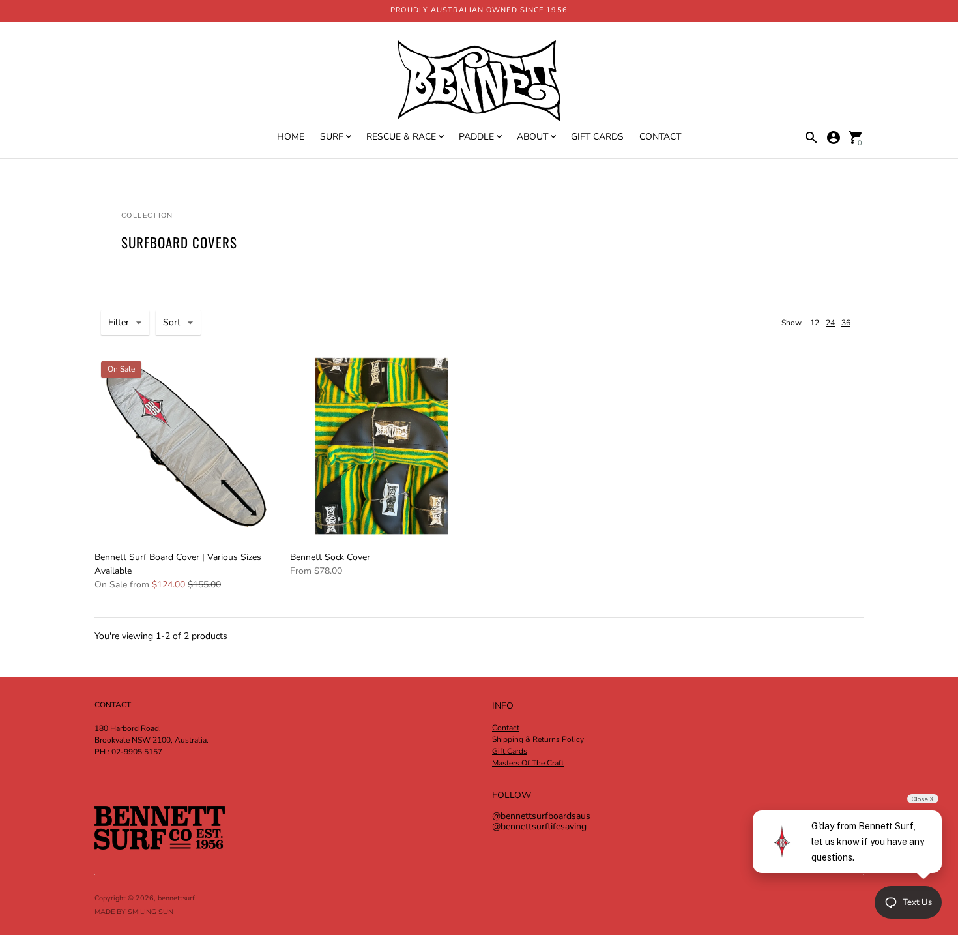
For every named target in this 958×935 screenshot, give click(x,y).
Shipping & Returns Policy (538, 739)
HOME (290, 136)
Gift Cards (509, 751)
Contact (505, 727)
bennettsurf (176, 898)
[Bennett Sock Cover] (381, 446)
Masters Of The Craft (528, 763)
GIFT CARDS (597, 136)
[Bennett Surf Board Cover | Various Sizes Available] (185, 446)
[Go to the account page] (833, 137)
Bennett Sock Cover (330, 557)
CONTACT (660, 136)
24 (830, 323)
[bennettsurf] (479, 82)
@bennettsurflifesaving (539, 826)
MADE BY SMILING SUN (133, 912)
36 (845, 323)
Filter (118, 322)
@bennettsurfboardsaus (541, 816)
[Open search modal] (811, 137)
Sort (172, 322)
